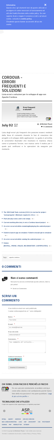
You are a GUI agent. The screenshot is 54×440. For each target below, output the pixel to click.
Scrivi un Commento (19, 288)
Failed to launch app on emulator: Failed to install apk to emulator (27, 233)
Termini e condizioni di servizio (11, 433)
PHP (10, 424)
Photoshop (46, 422)
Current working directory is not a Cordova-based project (25, 222)
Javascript (32, 422)
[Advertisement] (27, 42)
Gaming (4, 424)
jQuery (10, 419)
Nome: (11, 317)
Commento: (13, 339)
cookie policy (26, 19)
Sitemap (26, 424)
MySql (4, 419)
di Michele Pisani (44, 124)
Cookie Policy (26, 433)
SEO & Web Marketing (9, 422)
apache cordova (14, 257)
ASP (25, 422)
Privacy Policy (36, 433)
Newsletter (17, 424)
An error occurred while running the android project (22, 239)
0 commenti (46, 127)
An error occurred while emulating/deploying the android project (27, 226)
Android (18, 419)
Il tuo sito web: (13, 331)
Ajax (20, 422)
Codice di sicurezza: (16, 356)
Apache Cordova (28, 419)
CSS (39, 422)
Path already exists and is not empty (17, 219)
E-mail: (11, 324)
